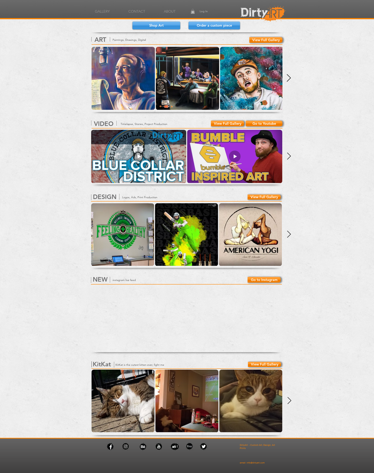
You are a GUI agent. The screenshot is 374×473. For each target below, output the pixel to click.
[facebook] (263, 14)
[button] (193, 11)
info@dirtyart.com (256, 462)
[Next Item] (288, 78)
